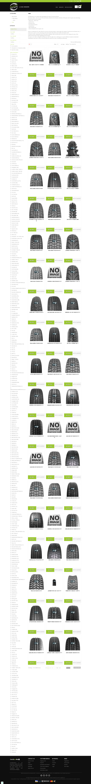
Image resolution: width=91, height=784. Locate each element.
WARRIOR (14, 721)
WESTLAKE (15, 727)
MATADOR (15, 439)
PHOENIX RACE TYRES (17, 516)
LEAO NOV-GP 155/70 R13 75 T (36, 467)
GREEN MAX (15, 301)
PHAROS (14, 512)
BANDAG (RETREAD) (16, 113)
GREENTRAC (15, 303)
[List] (31, 44)
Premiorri (14, 527)
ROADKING (15, 558)
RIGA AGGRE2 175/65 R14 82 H (36, 343)
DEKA (13, 205)
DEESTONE (15, 203)
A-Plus (14, 54)
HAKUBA (14, 321)
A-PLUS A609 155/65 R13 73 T (36, 374)
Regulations (66, 760)
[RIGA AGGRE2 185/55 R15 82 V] (54, 148)
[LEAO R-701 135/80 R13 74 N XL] (36, 519)
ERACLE (14, 234)
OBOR (14, 495)
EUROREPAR (15, 240)
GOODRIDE (15, 296)
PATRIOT (14, 506)
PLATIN (14, 522)
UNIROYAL (15, 698)
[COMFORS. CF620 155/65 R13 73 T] (54, 272)
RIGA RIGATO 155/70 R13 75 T (54, 95)
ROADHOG (15, 556)
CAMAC (14, 154)
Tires (13, 22)
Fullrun (14, 276)
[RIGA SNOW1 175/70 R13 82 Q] (36, 488)
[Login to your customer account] (80, 1)
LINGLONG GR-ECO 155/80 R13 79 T (36, 652)
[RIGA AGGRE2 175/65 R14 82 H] (36, 333)
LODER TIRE (15, 416)
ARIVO (14, 90)
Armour (14, 92)
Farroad (14, 253)
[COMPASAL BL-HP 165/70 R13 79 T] (36, 550)
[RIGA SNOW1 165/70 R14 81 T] (54, 241)
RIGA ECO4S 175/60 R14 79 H (36, 281)
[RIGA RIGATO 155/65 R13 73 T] (36, 117)
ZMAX (14, 750)
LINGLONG (15, 414)
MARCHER (14, 431)
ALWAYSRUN (15, 71)
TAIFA (14, 646)
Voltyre (14, 711)
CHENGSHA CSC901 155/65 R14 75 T (72, 621)
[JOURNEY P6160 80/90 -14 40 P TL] (72, 241)
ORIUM (14, 498)
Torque (14, 669)
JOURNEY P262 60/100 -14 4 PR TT (72, 157)
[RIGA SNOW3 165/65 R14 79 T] (72, 550)
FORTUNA (15, 269)
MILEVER (14, 466)
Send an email (31, 760)
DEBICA (14, 202)
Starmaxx (15, 623)
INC (13, 338)
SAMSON (14, 592)
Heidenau (15, 326)
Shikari (14, 610)
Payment (42, 762)
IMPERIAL (15, 336)
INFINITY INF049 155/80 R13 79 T (54, 621)
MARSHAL (15, 433)
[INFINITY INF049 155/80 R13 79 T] (54, 612)
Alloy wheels (14, 16)
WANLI (14, 719)
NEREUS (14, 479)
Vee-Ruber (15, 700)
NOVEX (14, 493)
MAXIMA (14, 445)
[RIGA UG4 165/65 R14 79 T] (36, 581)
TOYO (14, 673)
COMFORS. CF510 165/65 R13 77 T (36, 405)
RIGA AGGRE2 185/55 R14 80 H (36, 188)
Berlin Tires (15, 123)
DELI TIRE (15, 209)
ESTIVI (15, 46)
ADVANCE (15, 56)
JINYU (13, 353)
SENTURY (14, 608)
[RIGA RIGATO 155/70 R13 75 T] (54, 86)
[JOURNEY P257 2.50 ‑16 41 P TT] (54, 581)
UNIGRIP (14, 696)
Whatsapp (30, 766)
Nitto (14, 485)
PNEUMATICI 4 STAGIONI (18, 48)
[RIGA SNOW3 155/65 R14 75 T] (36, 241)
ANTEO (14, 81)
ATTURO (14, 106)
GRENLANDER (16, 307)
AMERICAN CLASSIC (17, 73)
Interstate (14, 345)
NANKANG (15, 475)
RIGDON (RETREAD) (16, 548)
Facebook (30, 764)
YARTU (14, 736)
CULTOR (14, 194)
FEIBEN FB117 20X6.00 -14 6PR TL (73, 590)
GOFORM (14, 290)
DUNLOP (15, 223)
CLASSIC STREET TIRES (17, 169)
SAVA (14, 596)
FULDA (14, 274)
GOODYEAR (15, 299)
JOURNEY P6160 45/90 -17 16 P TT (72, 281)
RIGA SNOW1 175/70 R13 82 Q (36, 498)
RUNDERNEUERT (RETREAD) (18, 579)
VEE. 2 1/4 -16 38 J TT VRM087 (72, 95)
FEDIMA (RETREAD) (16, 257)
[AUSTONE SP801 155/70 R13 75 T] (54, 303)
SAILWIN (14, 591)
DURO (14, 227)
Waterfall (14, 723)
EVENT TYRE (15, 242)
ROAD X (14, 566)
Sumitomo (15, 631)
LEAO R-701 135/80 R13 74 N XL (36, 528)
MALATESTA (15, 427)
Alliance (14, 65)
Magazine (61, 7)
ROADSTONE (15, 562)
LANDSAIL (15, 397)
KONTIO (14, 380)
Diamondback (15, 213)
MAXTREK (15, 447)
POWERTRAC (15, 525)
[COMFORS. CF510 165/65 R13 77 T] (36, 395)
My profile (55, 758)
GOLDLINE (14, 294)
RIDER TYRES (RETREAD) (18, 545)
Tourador (15, 671)
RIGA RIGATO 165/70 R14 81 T (54, 219)
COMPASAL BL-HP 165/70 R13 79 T (36, 559)
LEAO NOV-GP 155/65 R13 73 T (72, 436)
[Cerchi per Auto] (14, 7)
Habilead (14, 317)
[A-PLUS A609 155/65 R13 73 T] (36, 364)
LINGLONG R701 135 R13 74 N (72, 405)
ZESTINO (14, 744)
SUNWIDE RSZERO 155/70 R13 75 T (54, 405)
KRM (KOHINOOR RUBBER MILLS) (17, 389)
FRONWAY (15, 273)
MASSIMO (15, 435)
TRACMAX (15, 675)
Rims (57, 7)
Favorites (54, 762)
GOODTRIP (15, 298)
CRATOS (14, 188)
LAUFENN (15, 406)
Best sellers (66, 766)
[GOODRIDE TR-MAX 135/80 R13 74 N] (36, 210)
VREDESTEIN (15, 715)
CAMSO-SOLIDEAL (16, 156)
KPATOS (14, 384)
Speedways (15, 617)
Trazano (14, 683)
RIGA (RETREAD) (16, 546)
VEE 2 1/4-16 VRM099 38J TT (73, 126)
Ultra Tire (14, 694)
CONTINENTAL (16, 180)
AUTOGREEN (15, 109)
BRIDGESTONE (16, 146)
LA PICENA (15, 403)
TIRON (14, 663)
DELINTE (15, 207)
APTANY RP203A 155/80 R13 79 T (36, 621)
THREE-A (15, 658)
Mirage (14, 470)
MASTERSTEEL (16, 437)
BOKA (13, 144)
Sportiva (14, 619)
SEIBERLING (15, 604)
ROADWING (15, 564)
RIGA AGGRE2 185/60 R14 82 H (54, 498)
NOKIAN (14, 487)
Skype (29, 762)
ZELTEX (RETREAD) (16, 742)
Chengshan (15, 167)
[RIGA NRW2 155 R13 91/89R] (72, 457)
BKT (14, 133)
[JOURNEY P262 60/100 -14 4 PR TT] (72, 148)
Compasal (15, 177)
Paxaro (14, 508)
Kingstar (14, 376)
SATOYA (14, 594)
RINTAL (14, 552)
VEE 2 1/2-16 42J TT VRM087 (73, 188)
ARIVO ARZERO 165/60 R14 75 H (72, 652)
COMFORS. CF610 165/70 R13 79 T (54, 528)
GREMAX (14, 305)
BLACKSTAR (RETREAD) (18, 140)
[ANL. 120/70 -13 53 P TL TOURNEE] (36, 55)
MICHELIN (15, 456)
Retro (14, 543)
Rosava (14, 569)
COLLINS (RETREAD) (17, 173)
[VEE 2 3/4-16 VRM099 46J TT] (54, 117)
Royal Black (15, 577)
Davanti (14, 198)
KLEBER (14, 378)
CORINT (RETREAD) (16, 186)
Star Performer (16, 625)
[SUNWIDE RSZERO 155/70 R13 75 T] (54, 395)
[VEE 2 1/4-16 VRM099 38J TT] (72, 117)
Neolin (14, 477)
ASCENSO (15, 100)
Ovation (14, 502)
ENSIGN (14, 230)
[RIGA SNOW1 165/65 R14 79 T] (72, 364)
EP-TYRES (14, 232)
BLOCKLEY (14, 142)
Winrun (14, 734)
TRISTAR (15, 690)
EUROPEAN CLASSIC (17, 238)
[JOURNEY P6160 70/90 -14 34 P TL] (36, 148)
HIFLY (14, 328)
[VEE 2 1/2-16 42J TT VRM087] (72, 179)
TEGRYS (14, 654)
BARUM (14, 119)
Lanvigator (15, 401)
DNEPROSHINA (15, 217)
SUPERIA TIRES (16, 640)
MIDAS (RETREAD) (16, 460)
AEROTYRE (14, 60)
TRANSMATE (15, 677)
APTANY (14, 86)
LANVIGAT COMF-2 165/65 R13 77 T (54, 652)
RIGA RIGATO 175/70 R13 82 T (54, 467)
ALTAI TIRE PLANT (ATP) (17, 67)
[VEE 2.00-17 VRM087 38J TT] (72, 333)
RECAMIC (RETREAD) (16, 541)
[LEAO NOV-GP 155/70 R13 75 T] (36, 457)
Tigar (14, 662)
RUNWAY (14, 581)
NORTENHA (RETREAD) (17, 491)
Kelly (13, 365)
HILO (13, 330)
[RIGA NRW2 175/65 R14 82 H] (54, 550)
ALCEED (14, 63)
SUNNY (14, 637)
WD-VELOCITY (15, 725)
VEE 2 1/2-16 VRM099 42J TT (55, 64)
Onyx (14, 497)
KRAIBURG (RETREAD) (17, 386)
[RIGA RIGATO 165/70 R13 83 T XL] (54, 364)
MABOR (14, 422)
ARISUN (14, 88)
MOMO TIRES (16, 474)
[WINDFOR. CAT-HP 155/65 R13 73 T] (72, 303)
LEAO (14, 410)
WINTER (15, 50)
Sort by (67, 44)
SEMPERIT (15, 606)
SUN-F (14, 633)
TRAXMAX (15, 679)
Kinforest (14, 370)
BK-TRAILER (15, 131)
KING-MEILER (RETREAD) (18, 372)
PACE (14, 504)
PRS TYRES (14, 533)
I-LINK (14, 334)
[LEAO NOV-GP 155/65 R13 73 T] (72, 426)
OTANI (14, 500)
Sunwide (14, 639)
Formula (14, 267)
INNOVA (14, 342)
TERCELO (14, 656)
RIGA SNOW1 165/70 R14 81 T (54, 250)
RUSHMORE (15, 583)
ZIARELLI (15, 748)
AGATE (14, 62)
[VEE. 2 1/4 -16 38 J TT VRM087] (72, 86)
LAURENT (14, 408)
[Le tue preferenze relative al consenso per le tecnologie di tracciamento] (2, 783)
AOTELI (14, 83)
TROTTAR (15, 692)
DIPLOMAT (15, 215)
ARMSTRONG (15, 94)
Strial (13, 627)
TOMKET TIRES (16, 667)
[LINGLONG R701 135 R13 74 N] (72, 395)
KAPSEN (14, 363)
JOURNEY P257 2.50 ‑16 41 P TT (54, 590)
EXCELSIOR (15, 248)
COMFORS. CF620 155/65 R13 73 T (54, 281)
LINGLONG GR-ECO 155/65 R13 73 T (72, 528)
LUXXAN (14, 420)
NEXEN (14, 483)
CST (14, 192)
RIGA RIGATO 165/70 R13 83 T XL (55, 374)
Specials (65, 764)
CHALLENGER (15, 165)
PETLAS (14, 510)
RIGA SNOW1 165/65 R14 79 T (72, 374)
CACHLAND (15, 150)
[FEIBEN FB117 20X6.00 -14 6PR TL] (72, 581)
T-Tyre (14, 644)
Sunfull (14, 635)
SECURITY (15, 600)
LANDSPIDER (15, 399)
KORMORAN (15, 382)
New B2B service (68, 7)
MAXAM (14, 443)
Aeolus (14, 58)
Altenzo (14, 69)
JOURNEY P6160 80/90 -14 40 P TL (73, 250)
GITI (14, 286)
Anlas (14, 75)
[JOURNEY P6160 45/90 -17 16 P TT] (72, 272)
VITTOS (14, 708)
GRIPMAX (15, 309)
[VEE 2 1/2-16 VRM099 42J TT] (54, 55)
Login (53, 766)
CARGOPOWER (15, 157)
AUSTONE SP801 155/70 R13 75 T (55, 312)
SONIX (14, 616)
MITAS (14, 472)
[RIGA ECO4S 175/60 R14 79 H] (36, 272)
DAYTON (14, 200)
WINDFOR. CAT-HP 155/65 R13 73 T (72, 312)
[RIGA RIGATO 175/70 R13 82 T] (54, 457)
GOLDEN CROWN (16, 292)
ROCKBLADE (15, 568)
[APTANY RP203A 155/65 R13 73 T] (54, 179)
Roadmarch (15, 560)
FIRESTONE (15, 263)
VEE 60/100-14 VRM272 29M (72, 219)
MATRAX (14, 441)
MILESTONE (15, 464)
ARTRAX (14, 98)
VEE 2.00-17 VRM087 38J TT (72, 343)
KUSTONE (15, 393)
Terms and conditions (44, 766)
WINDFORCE (15, 731)
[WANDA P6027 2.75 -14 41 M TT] (36, 86)
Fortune (14, 271)
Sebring (14, 598)
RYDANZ (14, 585)
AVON (14, 111)
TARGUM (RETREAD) (17, 648)
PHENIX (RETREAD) (16, 514)
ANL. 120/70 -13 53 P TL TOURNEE (36, 64)
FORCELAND (15, 265)
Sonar (13, 614)
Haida (14, 319)
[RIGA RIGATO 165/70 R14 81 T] (54, 210)
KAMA (13, 361)
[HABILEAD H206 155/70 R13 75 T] (72, 488)
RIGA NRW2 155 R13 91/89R (72, 467)
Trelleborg (15, 685)
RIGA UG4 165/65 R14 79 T (36, 590)
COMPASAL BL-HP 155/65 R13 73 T (54, 343)
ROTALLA (15, 571)
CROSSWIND (15, 190)
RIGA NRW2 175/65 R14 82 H (54, 559)
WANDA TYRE (15, 717)
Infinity (14, 340)
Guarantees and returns (45, 764)
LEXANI (14, 412)
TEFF (13, 652)
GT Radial (15, 313)
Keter (13, 369)
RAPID (14, 539)
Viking (14, 704)
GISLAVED (15, 284)
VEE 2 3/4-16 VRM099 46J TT (55, 126)
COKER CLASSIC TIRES (17, 171)
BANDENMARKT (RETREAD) (18, 115)
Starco (14, 621)
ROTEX (14, 573)
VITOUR (14, 706)
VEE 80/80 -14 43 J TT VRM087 (72, 64)
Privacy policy (43, 768)
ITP (13, 351)
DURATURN (15, 225)
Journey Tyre (15, 355)
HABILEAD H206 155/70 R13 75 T (72, 498)
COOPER (15, 182)
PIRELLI (15, 518)
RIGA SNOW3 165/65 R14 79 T (72, 559)
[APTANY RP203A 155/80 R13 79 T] (36, 612)
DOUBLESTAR (16, 221)
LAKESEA (14, 395)
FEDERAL (14, 255)
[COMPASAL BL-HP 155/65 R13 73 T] (54, 333)
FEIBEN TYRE (15, 259)
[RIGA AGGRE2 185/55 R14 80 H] (36, 179)
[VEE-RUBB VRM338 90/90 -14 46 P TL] (54, 426)
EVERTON (14, 246)
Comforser (15, 175)
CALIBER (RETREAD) (16, 152)
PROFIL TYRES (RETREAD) (18, 531)
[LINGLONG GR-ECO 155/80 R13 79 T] (36, 643)
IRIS (13, 349)
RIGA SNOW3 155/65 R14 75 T (36, 250)
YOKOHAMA (15, 738)
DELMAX (14, 211)
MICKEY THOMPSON (17, 458)
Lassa (14, 404)
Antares (14, 79)
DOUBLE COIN (16, 219)
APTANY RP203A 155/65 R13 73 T (55, 188)
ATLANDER (15, 102)
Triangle (14, 688)
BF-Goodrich (15, 127)
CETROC (14, 163)
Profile (53, 764)
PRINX (14, 529)
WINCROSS (15, 729)
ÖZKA (14, 752)
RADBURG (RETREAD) (17, 537)
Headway (14, 324)
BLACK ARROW (16, 134)
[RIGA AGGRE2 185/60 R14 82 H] (54, 488)
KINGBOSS (15, 374)
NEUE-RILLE (15, 481)
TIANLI (14, 660)
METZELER (15, 454)
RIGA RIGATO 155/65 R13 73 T (36, 126)
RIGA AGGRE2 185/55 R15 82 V (54, 157)
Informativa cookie (44, 770)
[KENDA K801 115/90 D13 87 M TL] (36, 303)
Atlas (14, 104)
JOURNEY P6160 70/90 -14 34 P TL (36, 157)
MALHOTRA (15, 429)
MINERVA (15, 468)
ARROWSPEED (15, 96)
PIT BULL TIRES (15, 520)
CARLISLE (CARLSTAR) (17, 159)
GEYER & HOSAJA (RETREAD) (18, 282)
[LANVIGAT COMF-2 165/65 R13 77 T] (54, 643)
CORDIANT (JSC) (16, 184)
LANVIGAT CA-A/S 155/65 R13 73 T (36, 436)
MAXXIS (15, 449)
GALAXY (14, 278)
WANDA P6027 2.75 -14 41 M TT (36, 95)
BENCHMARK (15, 121)
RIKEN (14, 550)
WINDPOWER (15, 733)
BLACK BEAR (15, 136)
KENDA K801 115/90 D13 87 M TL (36, 312)
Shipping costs (43, 760)
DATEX (14, 196)
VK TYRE (14, 710)
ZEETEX (14, 740)
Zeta (13, 746)
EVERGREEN (15, 244)
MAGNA (14, 426)
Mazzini (14, 451)
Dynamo (14, 228)
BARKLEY (14, 117)
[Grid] (29, 44)
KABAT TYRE (15, 359)
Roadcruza (15, 554)
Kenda (14, 367)
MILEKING (14, 462)
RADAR (14, 535)
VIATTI (14, 702)
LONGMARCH (15, 418)
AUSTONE (15, 108)
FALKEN (15, 251)
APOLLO (14, 85)
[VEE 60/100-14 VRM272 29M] (72, 210)
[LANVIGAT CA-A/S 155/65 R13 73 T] (36, 426)
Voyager (14, 713)
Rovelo (14, 575)
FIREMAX (15, 261)
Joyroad (14, 357)
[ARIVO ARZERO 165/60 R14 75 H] (72, 643)
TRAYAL (14, 681)
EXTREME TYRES (16, 250)
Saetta (14, 587)
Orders (53, 760)
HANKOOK (15, 322)
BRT (13, 148)
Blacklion (14, 138)
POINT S (14, 523)
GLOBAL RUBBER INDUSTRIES (19, 288)
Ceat (14, 161)
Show (55, 44)
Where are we (31, 768)
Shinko (14, 612)
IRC (13, 347)
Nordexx (14, 489)
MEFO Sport (15, 452)
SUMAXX (14, 629)
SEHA (14, 602)
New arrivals (66, 762)
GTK (13, 311)
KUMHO (15, 391)
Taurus (14, 650)
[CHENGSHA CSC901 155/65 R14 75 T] (72, 612)
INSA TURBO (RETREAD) (18, 344)
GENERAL (15, 280)
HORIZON (14, 332)
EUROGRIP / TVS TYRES (18, 236)
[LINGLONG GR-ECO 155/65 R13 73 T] (72, 519)
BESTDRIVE (15, 125)
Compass (14, 179)
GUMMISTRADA (16, 315)
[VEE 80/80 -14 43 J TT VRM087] (72, 55)
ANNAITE (14, 77)
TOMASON (15, 665)
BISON (14, 129)
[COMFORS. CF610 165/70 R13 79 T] (54, 519)
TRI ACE (14, 687)
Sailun (14, 589)
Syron (14, 642)
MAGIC (14, 424)
